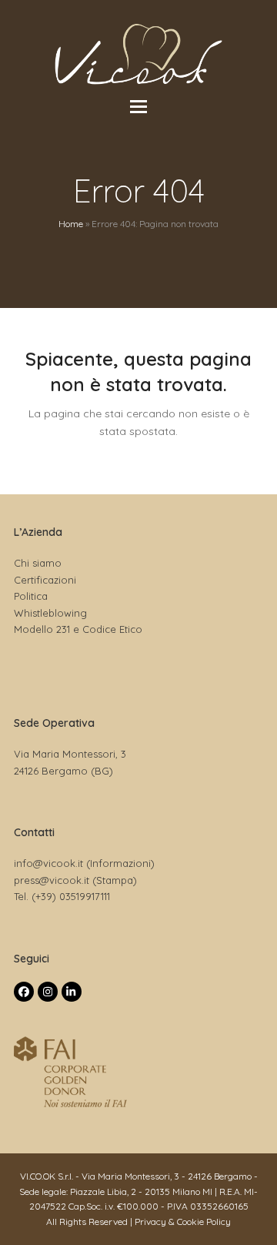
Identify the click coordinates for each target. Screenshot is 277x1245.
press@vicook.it (51, 880)
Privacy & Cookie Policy (183, 1221)
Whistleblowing (50, 613)
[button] (138, 106)
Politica (31, 596)
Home (70, 223)
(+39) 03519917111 (71, 896)
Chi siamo (38, 563)
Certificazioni (45, 580)
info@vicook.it (48, 863)
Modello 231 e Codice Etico (78, 629)
